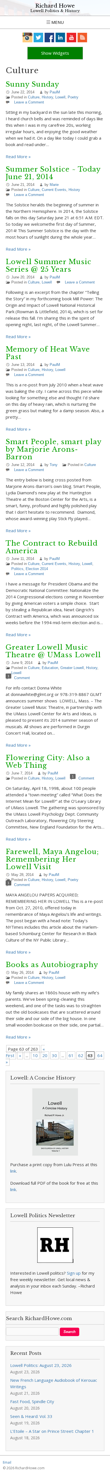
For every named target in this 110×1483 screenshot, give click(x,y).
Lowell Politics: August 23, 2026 (41, 1365)
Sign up (74, 1273)
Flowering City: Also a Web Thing (48, 761)
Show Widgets (55, 53)
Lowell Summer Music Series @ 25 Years (48, 265)
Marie (54, 185)
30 (54, 1055)
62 (80, 1055)
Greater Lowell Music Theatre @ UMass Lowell (53, 651)
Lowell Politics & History (55, 11)
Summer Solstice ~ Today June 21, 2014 (53, 173)
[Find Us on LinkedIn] (60, 37)
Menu (57, 22)
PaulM (55, 92)
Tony (54, 465)
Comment (22, 678)
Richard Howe (55, 6)
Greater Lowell (72, 668)
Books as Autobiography (52, 965)
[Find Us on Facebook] (49, 37)
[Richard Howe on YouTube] (71, 37)
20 (44, 1055)
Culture (33, 97)
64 (99, 1055)
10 (35, 1055)
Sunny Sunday (32, 84)
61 (71, 1055)
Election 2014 (37, 569)
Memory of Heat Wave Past (48, 353)
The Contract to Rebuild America (52, 547)
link (13, 1171)
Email (7, 1462)
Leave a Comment (29, 102)
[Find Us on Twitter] (38, 37)
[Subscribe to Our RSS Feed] (82, 37)
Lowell (60, 97)
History (47, 97)
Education (50, 668)
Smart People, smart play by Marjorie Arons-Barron (53, 449)
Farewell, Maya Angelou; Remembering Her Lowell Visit (52, 859)
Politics (17, 569)
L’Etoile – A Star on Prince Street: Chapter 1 (52, 1431)
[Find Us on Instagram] (27, 37)
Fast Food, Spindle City (32, 1401)
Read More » (18, 156)
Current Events (54, 190)
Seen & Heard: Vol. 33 (31, 1416)
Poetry (73, 97)
